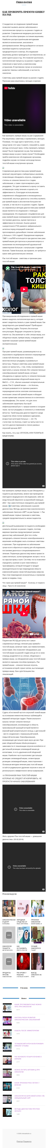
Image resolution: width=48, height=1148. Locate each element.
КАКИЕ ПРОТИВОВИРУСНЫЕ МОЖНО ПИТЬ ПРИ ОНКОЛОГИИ (28, 1005)
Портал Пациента (24, 1141)
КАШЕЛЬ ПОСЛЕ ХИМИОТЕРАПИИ (27, 1030)
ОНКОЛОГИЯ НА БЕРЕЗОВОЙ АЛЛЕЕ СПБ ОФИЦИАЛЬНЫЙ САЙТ (30, 1097)
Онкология (24, 2)
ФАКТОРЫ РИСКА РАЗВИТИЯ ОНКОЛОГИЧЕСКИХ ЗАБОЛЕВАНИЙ (27, 1018)
